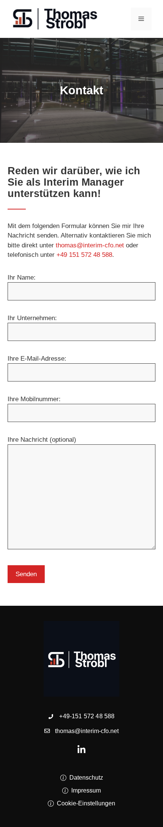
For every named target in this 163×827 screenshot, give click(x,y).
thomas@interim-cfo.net (90, 245)
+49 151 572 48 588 (84, 254)
